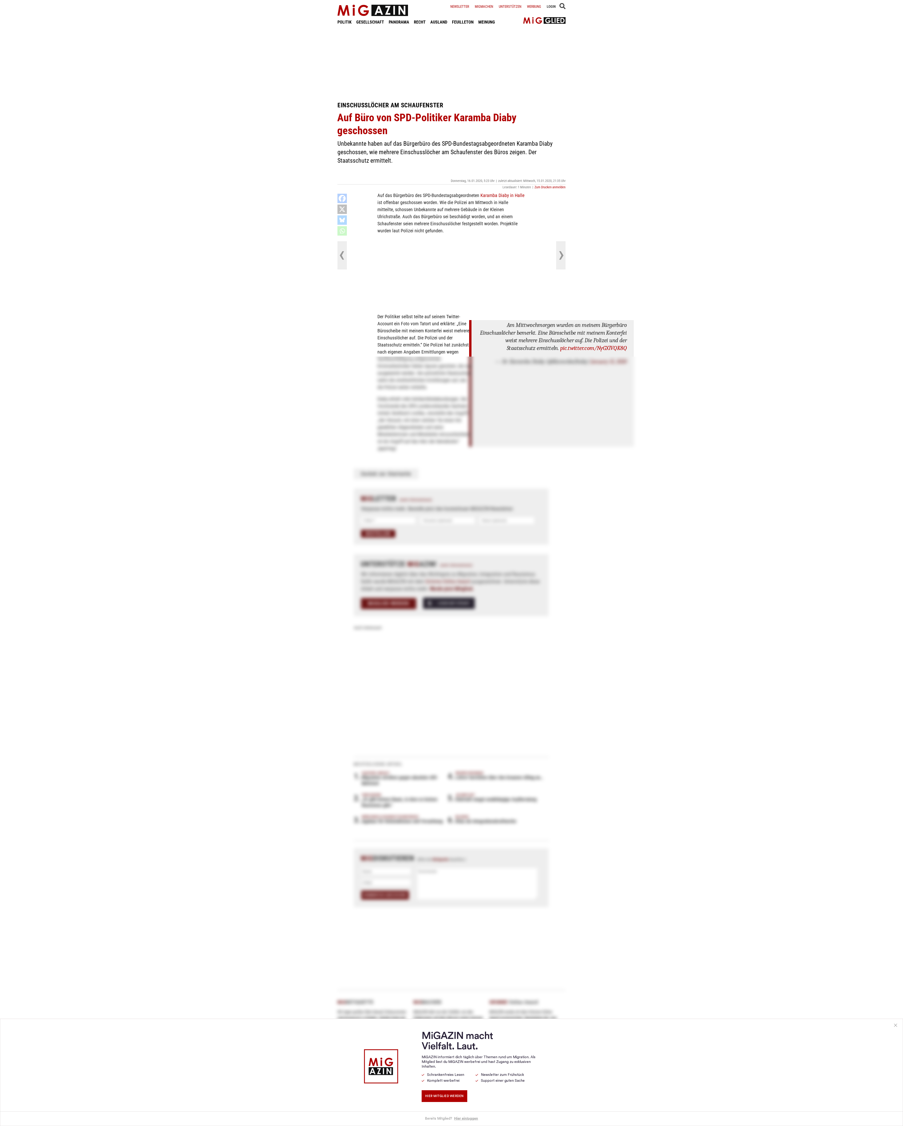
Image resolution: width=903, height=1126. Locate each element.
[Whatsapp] (342, 231)
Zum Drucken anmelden (550, 187)
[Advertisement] (451, 63)
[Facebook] (342, 198)
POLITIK (344, 22)
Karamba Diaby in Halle (502, 195)
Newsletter (459, 6)
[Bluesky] (342, 220)
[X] (342, 209)
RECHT (420, 22)
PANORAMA (399, 22)
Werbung (534, 6)
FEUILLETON (463, 22)
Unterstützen (510, 6)
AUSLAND (438, 22)
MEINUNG (486, 22)
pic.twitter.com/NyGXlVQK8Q (593, 348)
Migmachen (484, 6)
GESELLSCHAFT (370, 22)
